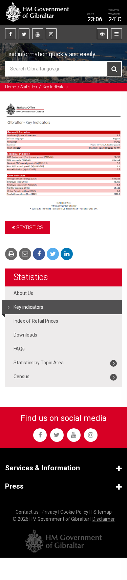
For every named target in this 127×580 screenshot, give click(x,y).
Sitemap (102, 512)
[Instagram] (51, 33)
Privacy (49, 512)
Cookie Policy (74, 512)
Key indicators (55, 87)
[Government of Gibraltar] (37, 12)
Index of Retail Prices (36, 321)
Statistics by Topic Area (39, 362)
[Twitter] (24, 33)
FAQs (19, 348)
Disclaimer (103, 519)
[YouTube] (37, 33)
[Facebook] (10, 33)
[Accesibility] (102, 33)
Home (10, 87)
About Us (23, 293)
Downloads (25, 335)
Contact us (27, 512)
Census (21, 376)
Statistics (28, 87)
